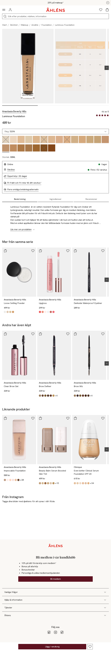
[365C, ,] (28, 148)
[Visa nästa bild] (105, 68)
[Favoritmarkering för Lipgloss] (68, 251)
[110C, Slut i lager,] (5, 140)
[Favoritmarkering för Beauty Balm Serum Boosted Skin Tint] (68, 418)
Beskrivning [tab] (20, 199)
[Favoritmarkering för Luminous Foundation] (90, 646)
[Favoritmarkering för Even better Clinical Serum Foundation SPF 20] (103, 418)
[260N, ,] (82, 140)
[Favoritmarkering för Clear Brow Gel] (33, 334)
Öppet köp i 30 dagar (17, 176)
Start (4, 25)
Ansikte (34, 25)
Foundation (46, 25)
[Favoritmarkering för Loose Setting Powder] (33, 251)
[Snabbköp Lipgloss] (40, 251)
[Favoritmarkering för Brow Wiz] (103, 334)
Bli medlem (55, 579)
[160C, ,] (28, 140)
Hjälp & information (13, 599)
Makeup (24, 25)
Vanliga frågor (11, 592)
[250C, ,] (74, 140)
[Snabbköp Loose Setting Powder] (5, 251)
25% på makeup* (55, 2)
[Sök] (5, 16)
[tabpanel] (55, 216)
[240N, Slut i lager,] (67, 140)
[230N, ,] (59, 140)
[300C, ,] (97, 140)
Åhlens (7, 615)
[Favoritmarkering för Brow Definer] (68, 334)
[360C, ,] (21, 148)
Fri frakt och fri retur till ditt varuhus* (24, 182)
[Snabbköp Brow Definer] (40, 334)
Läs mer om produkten (21, 229)
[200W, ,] (36, 140)
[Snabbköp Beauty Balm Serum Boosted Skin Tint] (40, 418)
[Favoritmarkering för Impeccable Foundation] (33, 418)
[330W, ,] (13, 148)
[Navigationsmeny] (3, 9)
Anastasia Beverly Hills (14, 111)
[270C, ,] (90, 140)
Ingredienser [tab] (55, 199)
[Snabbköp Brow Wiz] (75, 334)
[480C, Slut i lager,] (44, 148)
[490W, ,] (51, 148)
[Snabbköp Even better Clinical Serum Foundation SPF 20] (75, 418)
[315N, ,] (105, 140)
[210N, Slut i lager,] (44, 140)
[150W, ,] (21, 140)
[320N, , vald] (5, 148)
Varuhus (11, 169)
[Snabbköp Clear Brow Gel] (5, 334)
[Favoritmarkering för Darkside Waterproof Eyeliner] (103, 251)
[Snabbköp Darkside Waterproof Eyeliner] (75, 251)
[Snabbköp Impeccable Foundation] (5, 418)
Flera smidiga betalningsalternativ (23, 189)
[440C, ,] (36, 148)
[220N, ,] (51, 140)
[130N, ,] (13, 140)
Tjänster (8, 607)
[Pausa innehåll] (107, 2)
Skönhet (14, 25)
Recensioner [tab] (91, 199)
